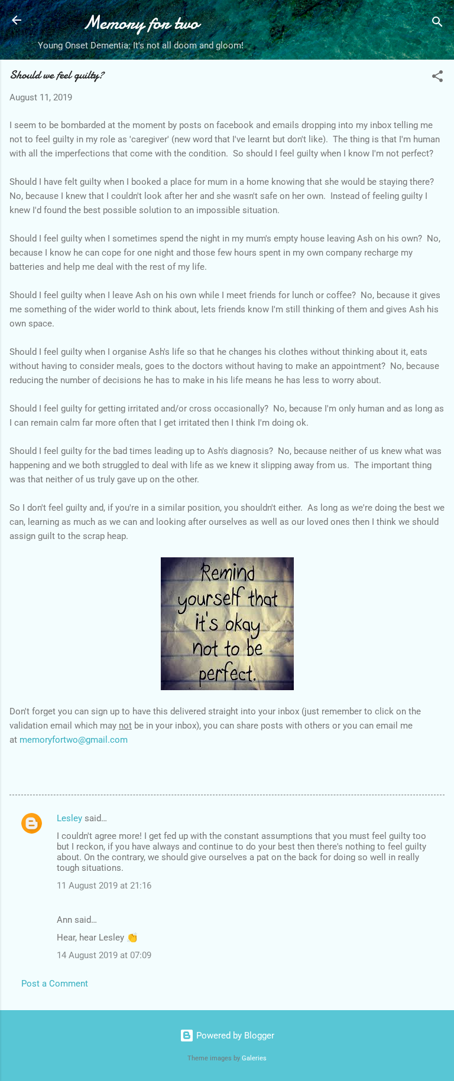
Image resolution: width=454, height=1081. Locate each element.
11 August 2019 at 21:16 (104, 885)
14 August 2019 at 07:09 (104, 955)
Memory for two (141, 22)
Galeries (254, 1058)
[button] (437, 78)
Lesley (69, 818)
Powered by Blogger (234, 1035)
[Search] (437, 24)
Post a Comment (54, 983)
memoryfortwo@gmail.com (74, 739)
